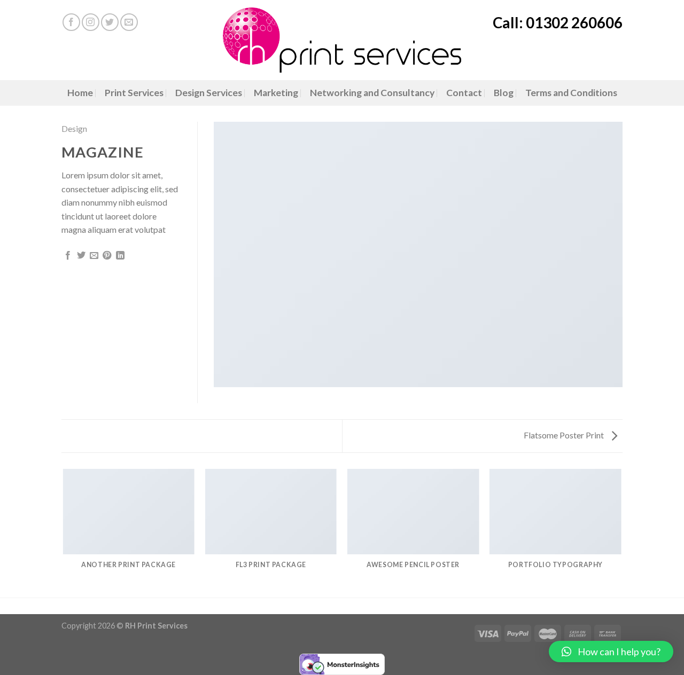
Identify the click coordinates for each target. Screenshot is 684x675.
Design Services (208, 92)
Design (74, 128)
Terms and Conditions (571, 92)
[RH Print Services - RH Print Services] (342, 40)
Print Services (134, 92)
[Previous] (64, 532)
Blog (504, 92)
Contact (464, 92)
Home (80, 92)
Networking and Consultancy (372, 92)
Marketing (276, 92)
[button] (611, 651)
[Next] (621, 532)
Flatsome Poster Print (564, 435)
